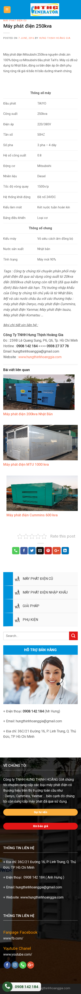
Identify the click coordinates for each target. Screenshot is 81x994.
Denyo (9, 796)
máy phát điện (56, 785)
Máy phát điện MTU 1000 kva (26, 464)
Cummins (23, 796)
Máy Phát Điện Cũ (38, 579)
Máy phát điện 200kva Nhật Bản (28, 414)
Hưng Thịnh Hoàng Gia (54, 38)
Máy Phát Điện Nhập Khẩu (45, 592)
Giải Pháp (31, 606)
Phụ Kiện (30, 620)
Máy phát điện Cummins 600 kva (32, 515)
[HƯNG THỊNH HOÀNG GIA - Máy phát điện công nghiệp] (45, 9)
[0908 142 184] (7, 987)
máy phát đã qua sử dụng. (48, 801)
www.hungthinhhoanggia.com (39, 357)
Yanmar (37, 796)
